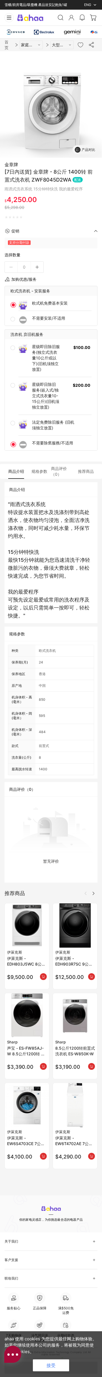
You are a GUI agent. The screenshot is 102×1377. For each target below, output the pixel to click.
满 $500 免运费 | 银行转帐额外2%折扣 (34, 5)
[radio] (6, 217)
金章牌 (11, 164)
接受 (51, 1365)
